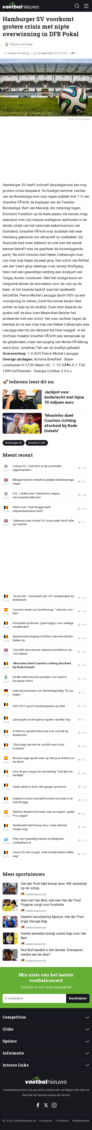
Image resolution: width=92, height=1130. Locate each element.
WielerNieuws (80, 1120)
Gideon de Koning (18, 53)
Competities (14, 1017)
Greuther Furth (36, 442)
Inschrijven (78, 998)
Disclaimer (45, 1120)
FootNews (62, 1120)
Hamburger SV (13, 442)
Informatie (13, 1053)
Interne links (15, 1065)
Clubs (8, 1029)
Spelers (10, 1041)
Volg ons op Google (21, 44)
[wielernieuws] (46, 1080)
